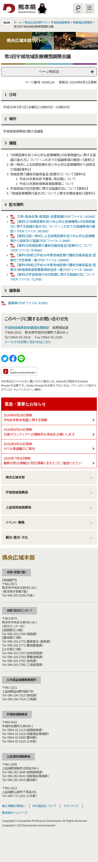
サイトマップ (71, 806)
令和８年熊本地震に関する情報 (25, 420)
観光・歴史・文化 (17, 537)
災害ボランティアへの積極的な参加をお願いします (39, 434)
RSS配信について (45, 806)
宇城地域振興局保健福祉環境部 (27, 328)
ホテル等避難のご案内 (19, 449)
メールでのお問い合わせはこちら (28, 342)
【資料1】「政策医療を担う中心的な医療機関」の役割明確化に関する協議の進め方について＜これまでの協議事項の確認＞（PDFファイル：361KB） (52, 226)
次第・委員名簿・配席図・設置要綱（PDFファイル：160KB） (56, 216)
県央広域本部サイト (36, 22)
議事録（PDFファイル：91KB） (28, 303)
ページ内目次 (49, 71)
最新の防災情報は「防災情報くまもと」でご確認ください (43, 463)
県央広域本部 (15, 477)
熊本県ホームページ (14, 813)
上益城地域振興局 (18, 507)
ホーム (18, 22)
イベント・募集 (15, 522)
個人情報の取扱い (14, 806)
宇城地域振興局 (60, 22)
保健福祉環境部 (82, 22)
